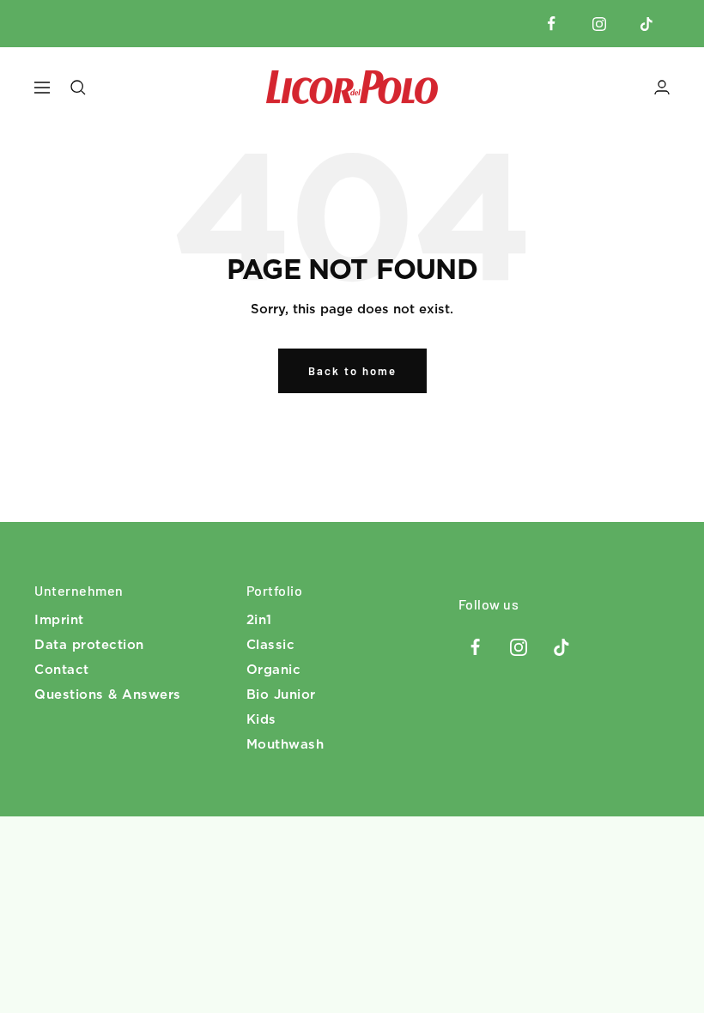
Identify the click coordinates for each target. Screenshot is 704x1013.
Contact (61, 670)
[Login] (662, 87)
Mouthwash (285, 744)
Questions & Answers (107, 694)
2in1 (259, 620)
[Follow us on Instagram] (598, 23)
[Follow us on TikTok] (646, 23)
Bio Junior (281, 694)
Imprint (59, 620)
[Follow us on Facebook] (551, 23)
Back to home (352, 371)
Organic (273, 670)
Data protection (89, 645)
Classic (270, 645)
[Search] (78, 87)
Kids (261, 719)
